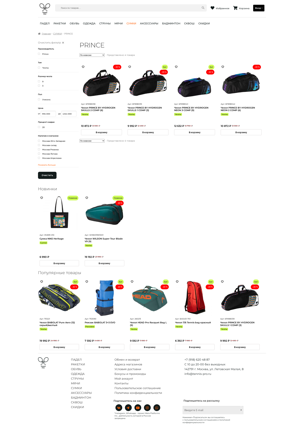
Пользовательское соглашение (137, 388)
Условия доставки (127, 369)
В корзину (101, 132)
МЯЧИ (118, 23)
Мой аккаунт (123, 378)
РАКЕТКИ (60, 23)
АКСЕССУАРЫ (149, 23)
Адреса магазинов (128, 364)
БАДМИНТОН (171, 23)
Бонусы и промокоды (130, 374)
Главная (46, 33)
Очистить (47, 175)
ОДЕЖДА (89, 23)
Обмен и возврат (127, 359)
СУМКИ (131, 23)
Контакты (121, 383)
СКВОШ (189, 23)
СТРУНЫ (105, 23)
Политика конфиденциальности (138, 393)
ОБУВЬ (74, 23)
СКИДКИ (204, 23)
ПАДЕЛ (45, 23)
